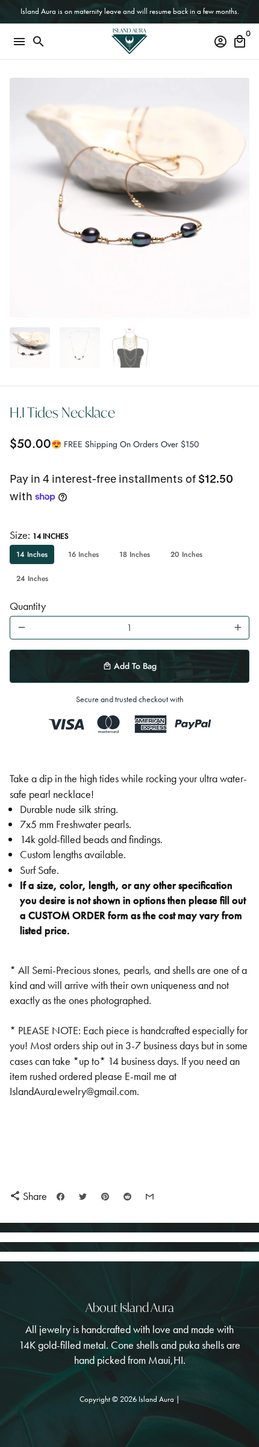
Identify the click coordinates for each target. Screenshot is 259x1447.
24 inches (32, 578)
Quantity (28, 606)
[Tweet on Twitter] (83, 1196)
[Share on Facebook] (60, 1196)
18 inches (134, 554)
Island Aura (157, 1399)
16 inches (83, 554)
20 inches (186, 554)
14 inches (32, 554)
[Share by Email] (149, 1196)
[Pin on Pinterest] (105, 1196)
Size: (39, 535)
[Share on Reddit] (127, 1196)
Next (237, 198)
